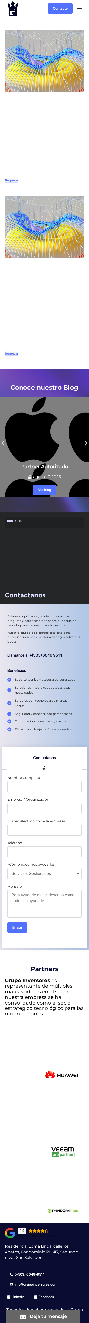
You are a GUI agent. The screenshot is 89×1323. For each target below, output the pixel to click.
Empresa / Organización (28, 799)
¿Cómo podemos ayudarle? (31, 864)
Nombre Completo (23, 778)
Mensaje (14, 886)
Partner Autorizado (44, 466)
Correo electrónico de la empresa (36, 821)
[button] (79, 8)
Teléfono (14, 843)
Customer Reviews (36, 1236)
